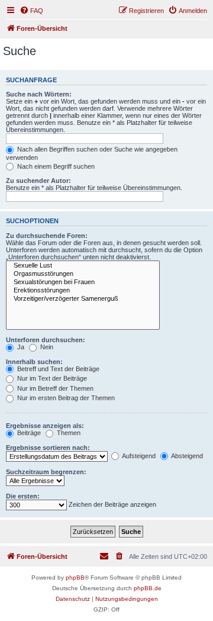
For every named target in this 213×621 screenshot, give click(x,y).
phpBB (75, 577)
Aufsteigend (138, 455)
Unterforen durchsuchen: (45, 339)
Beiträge (28, 432)
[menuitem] (31, 11)
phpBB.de (148, 588)
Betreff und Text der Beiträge (57, 368)
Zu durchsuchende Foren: (47, 235)
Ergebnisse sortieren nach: (48, 447)
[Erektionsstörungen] (83, 291)
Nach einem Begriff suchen (55, 166)
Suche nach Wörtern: (39, 94)
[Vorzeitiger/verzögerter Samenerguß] (83, 299)
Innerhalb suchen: (34, 361)
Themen (67, 432)
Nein (45, 346)
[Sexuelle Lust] (83, 266)
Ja (19, 346)
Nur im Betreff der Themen (54, 388)
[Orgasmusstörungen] (83, 274)
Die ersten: (23, 496)
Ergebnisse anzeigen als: (45, 425)
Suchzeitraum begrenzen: (46, 471)
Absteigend (186, 455)
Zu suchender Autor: (38, 180)
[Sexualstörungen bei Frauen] (83, 282)
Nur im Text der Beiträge (51, 378)
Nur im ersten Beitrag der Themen (65, 397)
